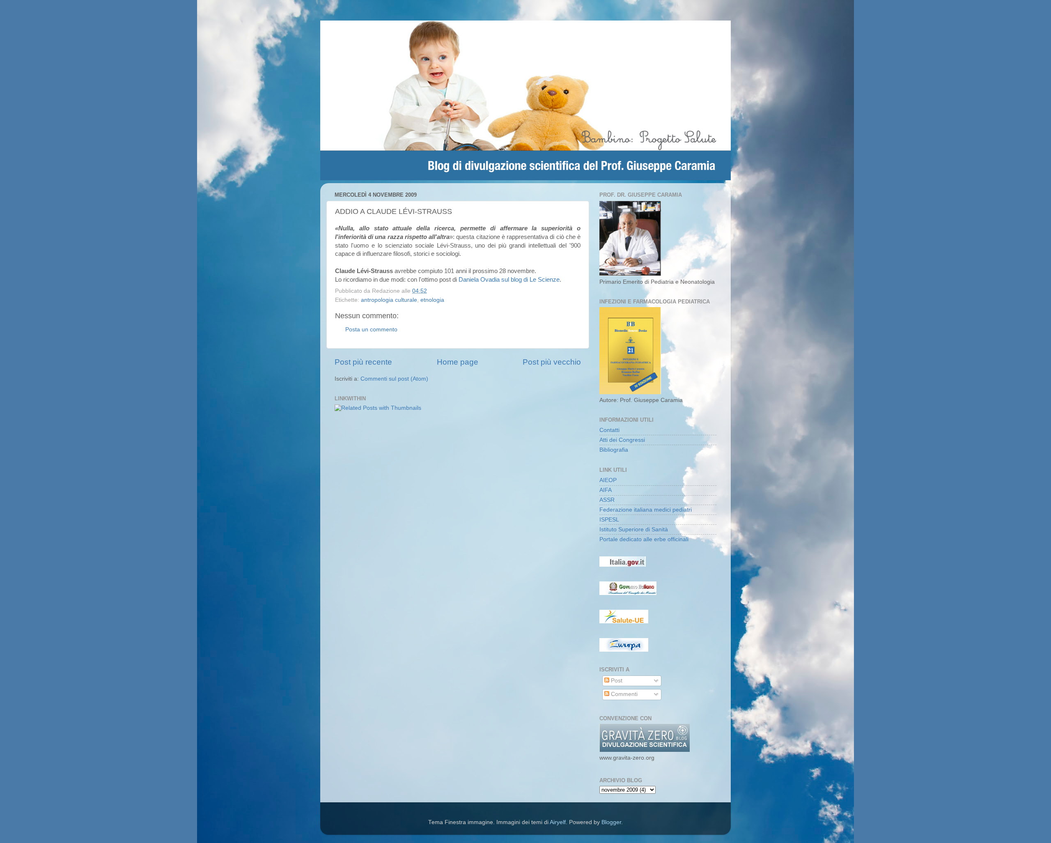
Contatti (609, 430)
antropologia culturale (389, 300)
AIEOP (608, 480)
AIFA (605, 490)
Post (615, 681)
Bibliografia (613, 450)
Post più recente (363, 362)
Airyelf (558, 822)
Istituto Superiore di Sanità (633, 529)
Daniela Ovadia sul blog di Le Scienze (509, 279)
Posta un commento (371, 329)
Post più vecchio (552, 362)
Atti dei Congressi (622, 440)
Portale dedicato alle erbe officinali (643, 539)
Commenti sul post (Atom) (394, 379)
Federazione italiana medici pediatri (645, 510)
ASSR (607, 500)
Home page (457, 362)
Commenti (623, 694)
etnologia (432, 300)
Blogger (611, 822)
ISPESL (609, 520)
